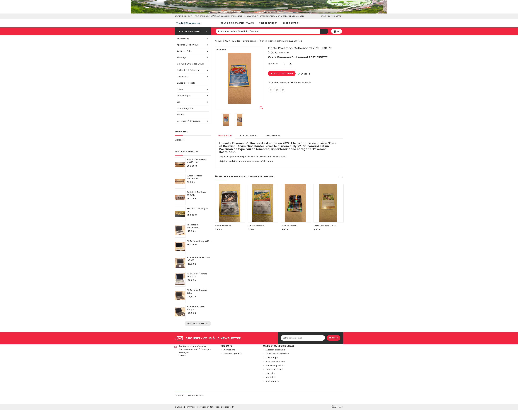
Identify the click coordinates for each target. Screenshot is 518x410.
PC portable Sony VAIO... (199, 241)
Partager (270, 89)
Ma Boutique (272, 357)
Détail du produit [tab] (249, 135)
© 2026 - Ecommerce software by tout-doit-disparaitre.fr (204, 407)
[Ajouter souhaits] (215, 232)
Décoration (193, 76)
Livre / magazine (185, 108)
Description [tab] (225, 135)
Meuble (180, 114)
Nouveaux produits (233, 353)
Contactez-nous (274, 369)
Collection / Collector (193, 70)
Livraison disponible (275, 349)
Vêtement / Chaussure (193, 121)
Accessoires (193, 38)
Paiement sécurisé (275, 361)
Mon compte (272, 381)
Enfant (193, 89)
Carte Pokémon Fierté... (325, 225)
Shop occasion (291, 23)
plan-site (270, 373)
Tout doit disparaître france (237, 23)
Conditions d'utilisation (277, 353)
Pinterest (282, 89)
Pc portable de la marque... (196, 308)
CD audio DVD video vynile (190, 64)
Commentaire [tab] (273, 135)
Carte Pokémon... (224, 225)
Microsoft (179, 140)
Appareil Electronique (193, 44)
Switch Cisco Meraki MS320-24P (197, 161)
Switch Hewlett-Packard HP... (195, 177)
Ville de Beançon (268, 23)
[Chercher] (324, 31)
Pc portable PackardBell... (193, 226)
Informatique (193, 95)
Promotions (229, 349)
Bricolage (193, 57)
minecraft (180, 395)
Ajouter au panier (282, 73)
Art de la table (193, 51)
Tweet (276, 89)
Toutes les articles (198, 323)
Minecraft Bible (195, 395)
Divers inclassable (186, 83)
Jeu (193, 102)
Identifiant (271, 377)
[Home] (259, 6)
